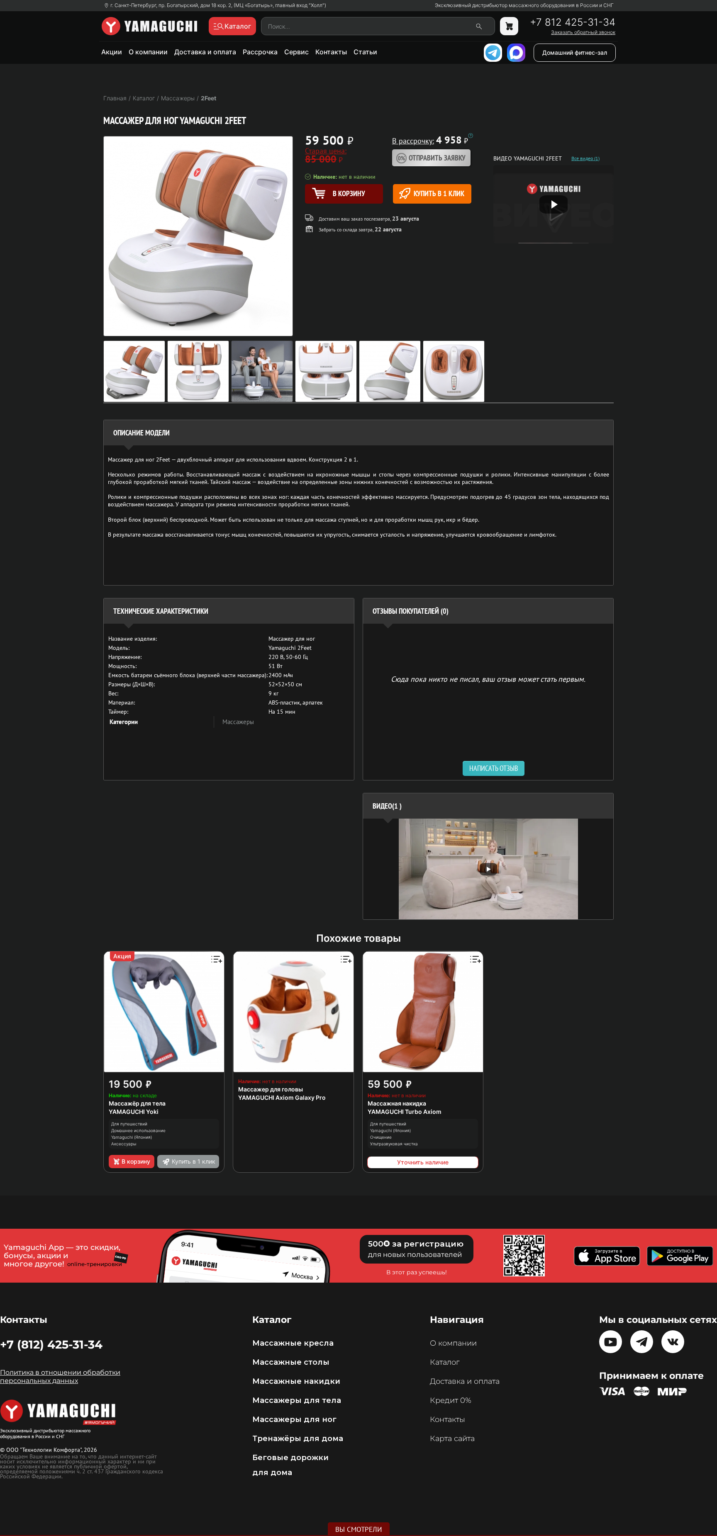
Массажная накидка (397, 1103)
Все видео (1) (585, 158)
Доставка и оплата (205, 52)
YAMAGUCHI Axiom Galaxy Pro (282, 1097)
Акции (111, 52)
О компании (148, 52)
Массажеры (238, 722)
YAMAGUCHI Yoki (134, 1111)
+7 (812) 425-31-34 (51, 1344)
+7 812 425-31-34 (572, 22)
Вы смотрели (358, 1529)
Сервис (296, 52)
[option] (488, 869)
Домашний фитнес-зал (574, 52)
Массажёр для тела (137, 1103)
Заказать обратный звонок (583, 32)
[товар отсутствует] (509, 26)
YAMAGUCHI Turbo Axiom (404, 1111)
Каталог (444, 1362)
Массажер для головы (270, 1089)
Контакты (331, 52)
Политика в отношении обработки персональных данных (60, 1376)
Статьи (365, 52)
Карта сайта (452, 1438)
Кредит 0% (450, 1400)
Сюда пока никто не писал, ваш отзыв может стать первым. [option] (488, 678)
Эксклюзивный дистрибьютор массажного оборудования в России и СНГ (524, 5)
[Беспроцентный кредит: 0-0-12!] (470, 135)
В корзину (136, 1161)
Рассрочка (260, 52)
